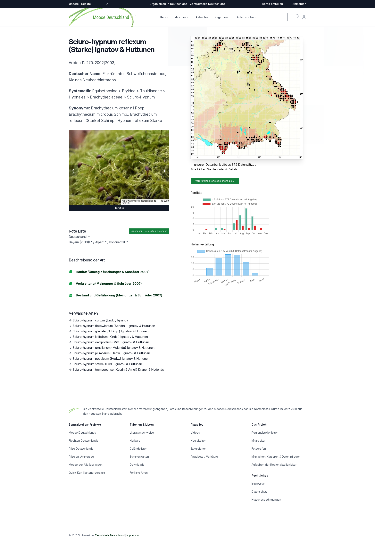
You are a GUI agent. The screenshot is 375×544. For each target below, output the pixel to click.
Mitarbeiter (181, 17)
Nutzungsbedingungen (266, 499)
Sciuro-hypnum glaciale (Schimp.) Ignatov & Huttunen (110, 331)
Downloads (137, 464)
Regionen (221, 17)
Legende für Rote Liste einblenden (148, 231)
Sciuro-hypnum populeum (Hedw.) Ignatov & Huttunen (110, 359)
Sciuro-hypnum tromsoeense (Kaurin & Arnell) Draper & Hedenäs (118, 369)
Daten (164, 17)
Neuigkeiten (198, 440)
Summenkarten (139, 456)
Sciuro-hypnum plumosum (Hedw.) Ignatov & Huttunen (111, 353)
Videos (195, 432)
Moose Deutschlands (82, 432)
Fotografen (259, 448)
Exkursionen (198, 448)
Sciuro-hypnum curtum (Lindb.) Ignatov (100, 320)
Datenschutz (260, 491)
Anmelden (299, 3)
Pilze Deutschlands (81, 448)
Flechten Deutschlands (83, 440)
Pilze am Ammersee (81, 456)
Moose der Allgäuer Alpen (86, 464)
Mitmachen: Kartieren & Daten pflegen (276, 456)
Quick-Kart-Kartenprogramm (87, 472)
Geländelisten (138, 448)
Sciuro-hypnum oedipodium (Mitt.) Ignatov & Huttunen (110, 342)
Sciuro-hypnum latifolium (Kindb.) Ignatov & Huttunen (110, 337)
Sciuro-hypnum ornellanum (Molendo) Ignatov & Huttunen (113, 348)
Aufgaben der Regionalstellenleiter (274, 464)
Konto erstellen (272, 3)
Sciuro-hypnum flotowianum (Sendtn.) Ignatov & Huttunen (113, 326)
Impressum (258, 483)
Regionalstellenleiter (265, 432)
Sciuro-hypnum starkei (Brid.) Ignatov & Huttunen (107, 364)
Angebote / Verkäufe (204, 456)
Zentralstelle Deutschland (110, 535)
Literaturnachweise (142, 432)
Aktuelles (202, 17)
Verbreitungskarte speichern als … (215, 180)
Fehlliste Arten (139, 472)
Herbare (135, 440)
